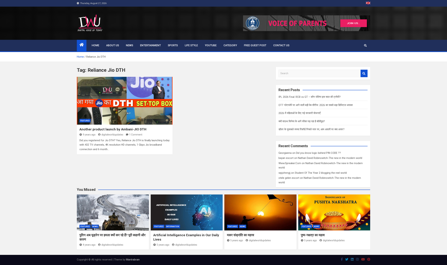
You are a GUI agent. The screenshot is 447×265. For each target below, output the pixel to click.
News (129, 45)
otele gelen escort (289, 177)
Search (364, 73)
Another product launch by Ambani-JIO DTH (112, 129)
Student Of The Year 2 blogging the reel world (321, 172)
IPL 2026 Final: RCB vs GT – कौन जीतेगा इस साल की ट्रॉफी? (310, 96)
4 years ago (89, 244)
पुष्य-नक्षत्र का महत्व (313, 235)
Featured (85, 121)
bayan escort (286, 158)
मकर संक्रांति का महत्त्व (240, 235)
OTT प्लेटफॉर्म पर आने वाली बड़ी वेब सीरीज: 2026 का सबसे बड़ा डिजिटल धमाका (316, 105)
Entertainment (150, 45)
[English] (368, 3)
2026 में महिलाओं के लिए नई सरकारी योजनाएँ (300, 113)
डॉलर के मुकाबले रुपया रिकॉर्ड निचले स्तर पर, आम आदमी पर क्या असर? (312, 129)
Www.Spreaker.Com (290, 163)
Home (95, 45)
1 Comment (135, 134)
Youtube (211, 45)
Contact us (281, 45)
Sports (173, 45)
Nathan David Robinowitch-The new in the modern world (330, 158)
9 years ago (89, 134)
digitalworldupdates (112, 134)
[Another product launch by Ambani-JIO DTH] (125, 101)
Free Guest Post (255, 45)
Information (172, 226)
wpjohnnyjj (284, 172)
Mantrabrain (133, 259)
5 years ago (163, 244)
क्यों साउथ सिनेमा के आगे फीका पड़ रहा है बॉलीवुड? (302, 121)
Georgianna (285, 152)
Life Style (191, 45)
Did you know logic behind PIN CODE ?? (318, 152)
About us (112, 45)
